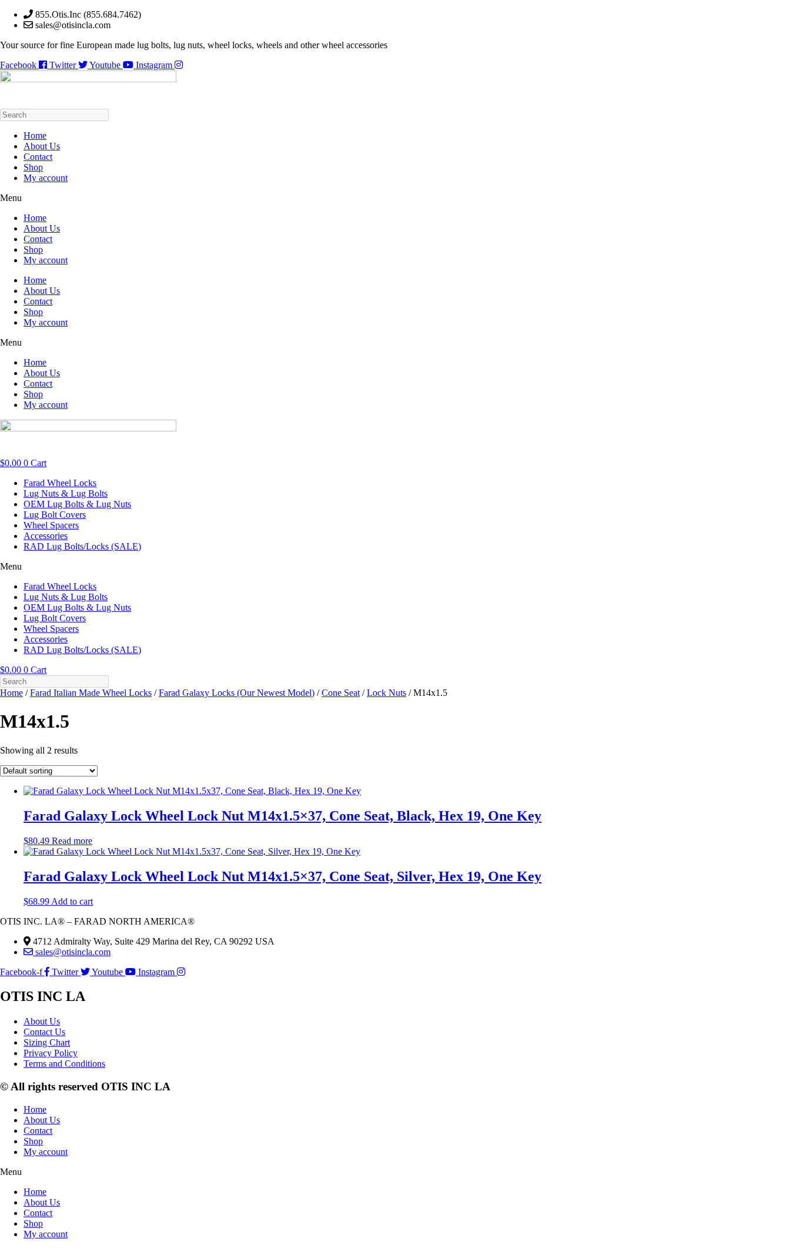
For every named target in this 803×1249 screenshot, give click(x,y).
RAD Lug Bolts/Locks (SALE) (82, 546)
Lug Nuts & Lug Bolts (66, 493)
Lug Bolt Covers (55, 515)
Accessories (46, 536)
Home (35, 135)
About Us (42, 146)
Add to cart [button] (72, 901)
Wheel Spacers (51, 525)
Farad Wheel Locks (60, 483)
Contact (38, 157)
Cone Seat (341, 693)
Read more (72, 841)
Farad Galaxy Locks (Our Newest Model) (236, 693)
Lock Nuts (386, 693)
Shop (33, 167)
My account (46, 178)
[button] (401, 198)
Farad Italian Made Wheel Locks (91, 693)
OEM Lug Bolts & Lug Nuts (77, 504)
